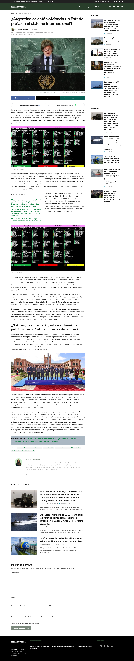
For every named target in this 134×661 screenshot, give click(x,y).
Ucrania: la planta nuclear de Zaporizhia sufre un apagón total (112, 40)
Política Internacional (40, 32)
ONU (32, 450)
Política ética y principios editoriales (63, 646)
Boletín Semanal (25, 1)
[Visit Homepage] (18, 7)
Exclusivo (74, 7)
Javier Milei (16, 450)
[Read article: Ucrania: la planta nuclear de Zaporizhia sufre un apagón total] (97, 41)
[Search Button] (122, 6)
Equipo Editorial (15, 1)
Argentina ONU (48, 448)
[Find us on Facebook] (97, 646)
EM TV (97, 7)
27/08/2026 (63, 527)
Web (50, 606)
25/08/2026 (108, 77)
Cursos (40, 1)
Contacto (34, 1)
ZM (110, 7)
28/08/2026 (63, 503)
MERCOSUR (25, 450)
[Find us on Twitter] (114, 1)
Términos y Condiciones (84, 646)
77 (83, 31)
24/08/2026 (108, 33)
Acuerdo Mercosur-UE (25, 448)
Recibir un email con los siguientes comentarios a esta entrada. (32, 617)
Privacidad (33, 648)
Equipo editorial (35, 646)
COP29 (78, 448)
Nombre (14, 597)
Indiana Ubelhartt (23, 29)
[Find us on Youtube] (122, 1)
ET (114, 7)
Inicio (12, 13)
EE (118, 7)
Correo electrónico (18, 606)
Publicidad (46, 1)
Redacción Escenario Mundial (50, 503)
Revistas (104, 7)
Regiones (18, 13)
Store (51, 1)
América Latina (26, 13)
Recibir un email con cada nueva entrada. (25, 623)
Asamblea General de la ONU (65, 448)
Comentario (15, 572)
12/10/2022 (108, 44)
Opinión (81, 7)
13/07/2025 (108, 58)
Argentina (90, 7)
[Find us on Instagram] (117, 1)
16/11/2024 (35, 29)
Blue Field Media (19, 649)
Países (31, 32)
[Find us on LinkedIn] (119, 1)
